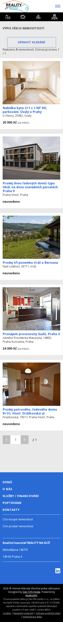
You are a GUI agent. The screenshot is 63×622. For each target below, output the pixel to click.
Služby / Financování (21, 496)
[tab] (7, 16)
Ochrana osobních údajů (48, 613)
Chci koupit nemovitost (18, 519)
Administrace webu (32, 616)
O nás (7, 489)
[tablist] (31, 16)
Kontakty (11, 510)
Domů (7, 482)
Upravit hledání (31, 42)
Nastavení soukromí (23, 613)
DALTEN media (31, 592)
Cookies (7, 613)
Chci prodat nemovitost (18, 526)
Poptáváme (12, 503)
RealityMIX (31, 595)
